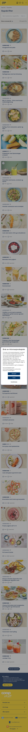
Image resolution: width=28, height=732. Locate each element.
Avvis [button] (14, 377)
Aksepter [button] (14, 373)
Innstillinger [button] (14, 382)
